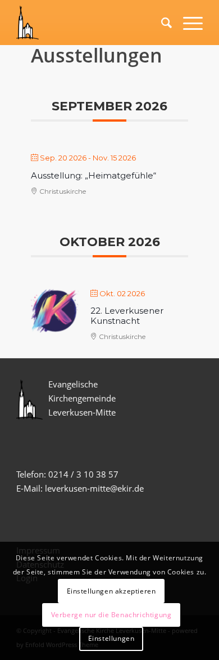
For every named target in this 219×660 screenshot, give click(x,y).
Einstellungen (111, 638)
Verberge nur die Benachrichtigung (111, 614)
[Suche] (161, 22)
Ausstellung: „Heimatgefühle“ (93, 175)
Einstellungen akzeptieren (111, 591)
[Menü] (187, 22)
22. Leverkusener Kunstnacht (126, 315)
